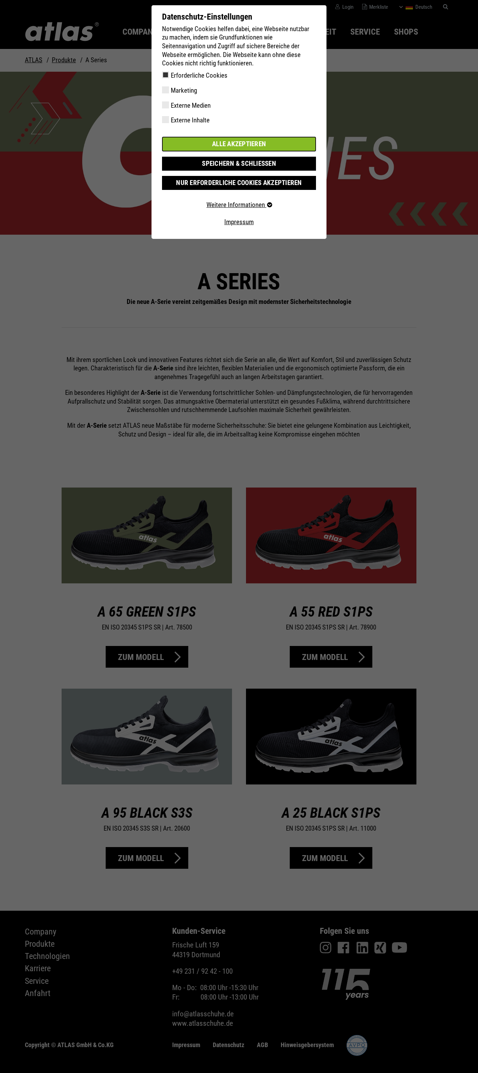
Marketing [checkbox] (184, 90)
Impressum (239, 222)
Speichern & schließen (239, 163)
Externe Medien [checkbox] (191, 105)
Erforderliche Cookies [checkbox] (199, 75)
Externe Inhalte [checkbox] (190, 120)
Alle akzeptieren (239, 144)
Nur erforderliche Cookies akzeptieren (239, 183)
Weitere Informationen (236, 205)
